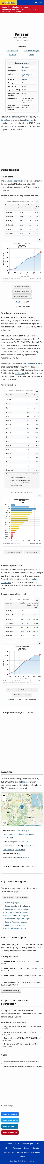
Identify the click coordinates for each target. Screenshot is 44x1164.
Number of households (22, 291)
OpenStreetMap (21, 831)
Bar (27, 302)
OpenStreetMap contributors (33, 825)
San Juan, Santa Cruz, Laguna (16, 915)
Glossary (8, 1144)
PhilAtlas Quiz (27, 1144)
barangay (25, 67)
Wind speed (19, 849)
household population (14, 181)
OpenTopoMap (8, 834)
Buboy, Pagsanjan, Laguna (15, 928)
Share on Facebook (10, 1114)
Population (11, 690)
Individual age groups (13, 552)
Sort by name (8, 897)
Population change (13, 712)
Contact (27, 1148)
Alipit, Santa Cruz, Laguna (15, 925)
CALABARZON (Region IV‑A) (13, 9)
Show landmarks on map (11, 990)
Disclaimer (35, 1152)
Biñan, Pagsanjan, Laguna (15, 903)
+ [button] (4, 795)
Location (12, 54)
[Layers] (4, 822)
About (7, 1148)
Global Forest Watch (20, 858)
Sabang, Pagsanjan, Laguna (16, 922)
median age (20, 373)
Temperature (28, 846)
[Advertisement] (22, 21)
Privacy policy (23, 1152)
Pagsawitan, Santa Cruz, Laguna (17, 906)
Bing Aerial (30, 834)
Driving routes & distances (17, 866)
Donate (36, 1148)
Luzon (25, 7)
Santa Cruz (6, 11)
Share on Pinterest (10, 1132)
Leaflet (21, 825)
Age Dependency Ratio (32, 363)
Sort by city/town (21, 897)
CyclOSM (20, 834)
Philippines (15, 7)
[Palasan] (22, 807)
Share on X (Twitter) (10, 1120)
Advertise (17, 1148)
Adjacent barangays (31, 50)
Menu (40, 2)
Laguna (31, 9)
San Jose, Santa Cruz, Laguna (16, 912)
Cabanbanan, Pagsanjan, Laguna (18, 919)
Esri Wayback (22, 842)
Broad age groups (31, 552)
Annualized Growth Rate (22, 695)
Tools (17, 1144)
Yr (18, 854)
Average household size (22, 296)
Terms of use (9, 1152)
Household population (22, 286)
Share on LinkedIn (9, 1126)
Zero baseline (24, 306)
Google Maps (8, 838)
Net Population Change (28, 690)
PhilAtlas (10, 2)
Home (4, 7)
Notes (32, 54)
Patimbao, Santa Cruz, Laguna (17, 909)
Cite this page (8, 1106)
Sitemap (22, 1156)
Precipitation (7, 849)
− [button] (4, 798)
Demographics (12, 50)
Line (19, 302)
